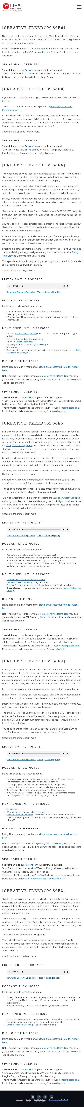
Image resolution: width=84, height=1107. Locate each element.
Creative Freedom (24, 342)
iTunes (40, 292)
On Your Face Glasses (17, 1019)
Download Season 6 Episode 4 (21, 759)
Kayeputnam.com (15, 347)
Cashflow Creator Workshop (20, 582)
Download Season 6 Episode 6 (21, 292)
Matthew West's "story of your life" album (26, 579)
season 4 (38, 339)
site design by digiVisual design (33, 1101)
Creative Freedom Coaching (20, 1025)
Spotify (56, 292)
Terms (28, 1100)
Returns (19, 1100)
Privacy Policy (40, 1100)
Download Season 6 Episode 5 (21, 535)
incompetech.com (70, 408)
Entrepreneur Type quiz (26, 333)
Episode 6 (47, 52)
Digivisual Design (40, 344)
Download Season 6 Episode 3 (21, 978)
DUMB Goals (12, 809)
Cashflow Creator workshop (66, 498)
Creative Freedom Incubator (20, 585)
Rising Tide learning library (19, 445)
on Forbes (40, 812)
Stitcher (48, 292)
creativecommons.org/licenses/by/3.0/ (44, 411)
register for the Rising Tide (54, 376)
